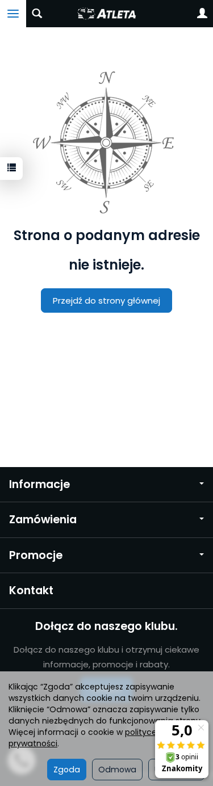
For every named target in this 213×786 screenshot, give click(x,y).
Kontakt (31, 590)
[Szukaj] (37, 13)
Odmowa (117, 769)
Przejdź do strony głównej (106, 300)
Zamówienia (43, 519)
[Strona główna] (106, 13)
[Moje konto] (202, 13)
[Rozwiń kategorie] (13, 13)
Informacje (39, 484)
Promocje (35, 555)
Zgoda (66, 769)
